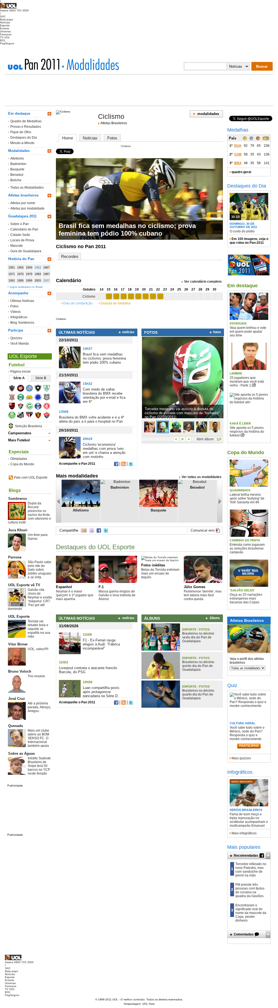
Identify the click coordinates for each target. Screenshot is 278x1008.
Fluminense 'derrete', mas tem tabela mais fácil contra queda (203, 595)
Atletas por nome (22, 203)
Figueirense (48, 398)
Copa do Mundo (22, 464)
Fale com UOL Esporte (31, 477)
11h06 (87, 634)
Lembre (236, 373)
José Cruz (16, 699)
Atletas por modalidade (27, 208)
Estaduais (238, 323)
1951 (11, 267)
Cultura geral (242, 723)
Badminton (18, 164)
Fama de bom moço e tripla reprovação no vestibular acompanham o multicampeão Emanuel (249, 820)
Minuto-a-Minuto (22, 143)
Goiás (31, 407)
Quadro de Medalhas (26, 121)
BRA (238, 163)
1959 (29, 267)
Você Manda (19, 343)
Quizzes (16, 338)
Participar (249, 746)
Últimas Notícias (22, 301)
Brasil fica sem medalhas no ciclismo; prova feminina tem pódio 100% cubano (127, 229)
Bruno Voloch (19, 671)
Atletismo (17, 158)
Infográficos (18, 317)
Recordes (69, 256)
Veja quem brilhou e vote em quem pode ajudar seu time (248, 331)
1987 (46, 274)
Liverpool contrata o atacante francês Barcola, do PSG (88, 670)
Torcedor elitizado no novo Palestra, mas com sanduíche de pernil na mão (250, 869)
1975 (20, 274)
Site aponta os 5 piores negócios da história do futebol (247, 431)
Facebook (116, 464)
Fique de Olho (20, 132)
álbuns (215, 618)
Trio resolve (36, 676)
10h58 (87, 682)
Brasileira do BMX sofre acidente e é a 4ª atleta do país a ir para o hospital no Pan (91, 419)
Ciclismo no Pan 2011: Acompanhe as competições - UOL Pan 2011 (90, 64)
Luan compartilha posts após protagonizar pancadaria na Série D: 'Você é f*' (101, 694)
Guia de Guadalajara (25, 251)
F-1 (101, 587)
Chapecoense (48, 389)
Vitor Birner (18, 644)
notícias (128, 332)
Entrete (4, 28)
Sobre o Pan (19, 224)
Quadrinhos (240, 490)
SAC (3, 16)
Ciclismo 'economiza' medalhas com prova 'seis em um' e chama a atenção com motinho (104, 450)
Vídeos (15, 312)
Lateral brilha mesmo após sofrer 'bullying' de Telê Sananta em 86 (247, 498)
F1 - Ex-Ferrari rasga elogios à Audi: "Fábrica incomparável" (101, 644)
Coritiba (22, 398)
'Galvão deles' (242, 590)
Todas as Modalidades (27, 187)
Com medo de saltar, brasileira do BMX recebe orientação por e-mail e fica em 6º (104, 395)
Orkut (92, 530)
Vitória (48, 416)
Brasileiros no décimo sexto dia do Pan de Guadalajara (198, 637)
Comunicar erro (202, 530)
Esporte (5, 25)
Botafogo (40, 389)
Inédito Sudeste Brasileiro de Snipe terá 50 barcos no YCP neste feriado (39, 765)
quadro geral (241, 172)
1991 (11, 280)
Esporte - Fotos (196, 629)
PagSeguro (7, 43)
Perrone (14, 557)
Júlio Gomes (194, 587)
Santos (22, 416)
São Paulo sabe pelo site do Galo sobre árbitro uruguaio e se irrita (39, 569)
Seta (268, 855)
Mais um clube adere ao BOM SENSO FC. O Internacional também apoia (38, 738)
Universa (5, 31)
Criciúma (31, 398)
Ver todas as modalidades (202, 477)
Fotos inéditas (153, 565)
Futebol (16, 365)
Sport (40, 416)
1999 (29, 280)
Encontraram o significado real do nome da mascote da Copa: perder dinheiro (250, 912)
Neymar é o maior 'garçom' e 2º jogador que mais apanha (74, 595)
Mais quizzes (241, 758)
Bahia (31, 389)
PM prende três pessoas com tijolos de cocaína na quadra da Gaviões (249, 890)
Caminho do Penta (245, 540)
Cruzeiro (40, 398)
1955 (20, 267)
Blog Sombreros (22, 322)
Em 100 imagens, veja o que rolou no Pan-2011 (249, 241)
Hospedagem (132, 1003)
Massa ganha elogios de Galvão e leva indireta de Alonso (117, 595)
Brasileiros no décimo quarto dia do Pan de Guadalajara (198, 694)
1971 (11, 274)
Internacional (48, 407)
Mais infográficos (244, 833)
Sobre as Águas (21, 753)
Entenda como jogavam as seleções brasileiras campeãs (247, 548)
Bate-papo (6, 19)
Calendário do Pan (24, 229)
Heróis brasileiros (246, 810)
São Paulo (31, 416)
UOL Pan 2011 (36, 64)
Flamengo (14, 407)
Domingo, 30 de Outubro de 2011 (243, 225)
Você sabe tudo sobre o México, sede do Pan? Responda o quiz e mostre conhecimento (247, 733)
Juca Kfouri (17, 530)
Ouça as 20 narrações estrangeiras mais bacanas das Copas (246, 598)
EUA (237, 146)
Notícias (5, 22)
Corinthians (14, 398)
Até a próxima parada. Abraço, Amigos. (39, 707)
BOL (3, 40)
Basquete (17, 169)
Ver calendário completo (203, 281)
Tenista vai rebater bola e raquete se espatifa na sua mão (39, 628)
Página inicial (20, 371)
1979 (29, 274)
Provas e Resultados (25, 127)
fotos (217, 332)
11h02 (63, 662)
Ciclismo (111, 116)
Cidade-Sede (20, 235)
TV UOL (5, 37)
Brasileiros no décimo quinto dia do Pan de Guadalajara (198, 666)
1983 (37, 274)
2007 (46, 280)
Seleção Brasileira (28, 426)
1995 (20, 280)
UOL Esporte (23, 356)
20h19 (87, 439)
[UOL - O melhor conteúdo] (8, 7)
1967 (46, 267)
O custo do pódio (242, 231)
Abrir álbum (205, 439)
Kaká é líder (240, 423)
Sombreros (17, 499)
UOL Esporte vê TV (24, 585)
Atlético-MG (14, 389)
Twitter (131, 464)
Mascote (16, 246)
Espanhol (64, 587)
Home (67, 138)
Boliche (15, 180)
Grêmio (40, 407)
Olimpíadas (18, 459)
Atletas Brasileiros (113, 123)
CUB (238, 154)
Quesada (15, 726)
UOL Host (148, 1003)
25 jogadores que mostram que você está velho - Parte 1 (247, 381)
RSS (123, 464)
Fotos (14, 306)
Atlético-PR (22, 389)
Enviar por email (84, 530)
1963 (37, 267)
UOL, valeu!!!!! (38, 649)
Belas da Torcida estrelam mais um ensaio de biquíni (160, 573)
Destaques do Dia (23, 137)
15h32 (87, 384)
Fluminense (22, 407)
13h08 (63, 412)
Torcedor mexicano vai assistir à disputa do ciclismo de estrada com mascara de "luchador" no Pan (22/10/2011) (182, 412)
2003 (37, 280)
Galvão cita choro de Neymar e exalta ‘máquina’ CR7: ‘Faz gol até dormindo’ (30, 599)
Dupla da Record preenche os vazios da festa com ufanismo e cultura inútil (29, 512)
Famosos (5, 34)
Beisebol (16, 175)
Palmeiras (14, 416)
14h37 (87, 349)
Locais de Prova (22, 240)
